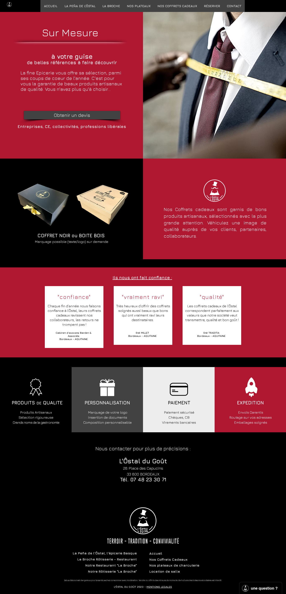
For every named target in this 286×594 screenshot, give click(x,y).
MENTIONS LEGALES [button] (159, 586)
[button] (177, 6)
